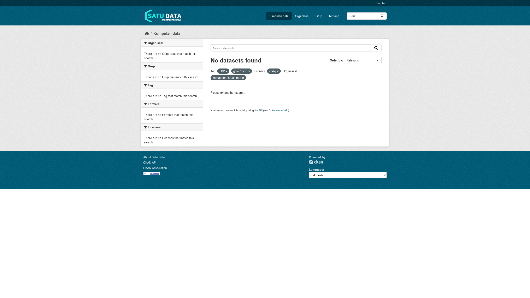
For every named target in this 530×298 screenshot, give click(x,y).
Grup (319, 16)
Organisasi (302, 16)
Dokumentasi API (278, 110)
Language (316, 169)
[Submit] (382, 16)
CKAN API (150, 162)
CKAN (316, 162)
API (261, 110)
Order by (336, 60)
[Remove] (226, 71)
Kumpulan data (279, 16)
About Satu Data (154, 157)
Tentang (334, 16)
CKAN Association (155, 168)
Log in (380, 3)
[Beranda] (147, 33)
